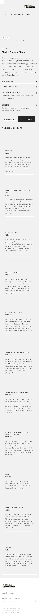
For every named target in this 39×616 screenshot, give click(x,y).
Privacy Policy (6, 612)
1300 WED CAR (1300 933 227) (11, 608)
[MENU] (2, 2)
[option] (15, 26)
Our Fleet (5, 14)
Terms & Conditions (16, 612)
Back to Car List (10, 119)
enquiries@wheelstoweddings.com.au (12, 610)
